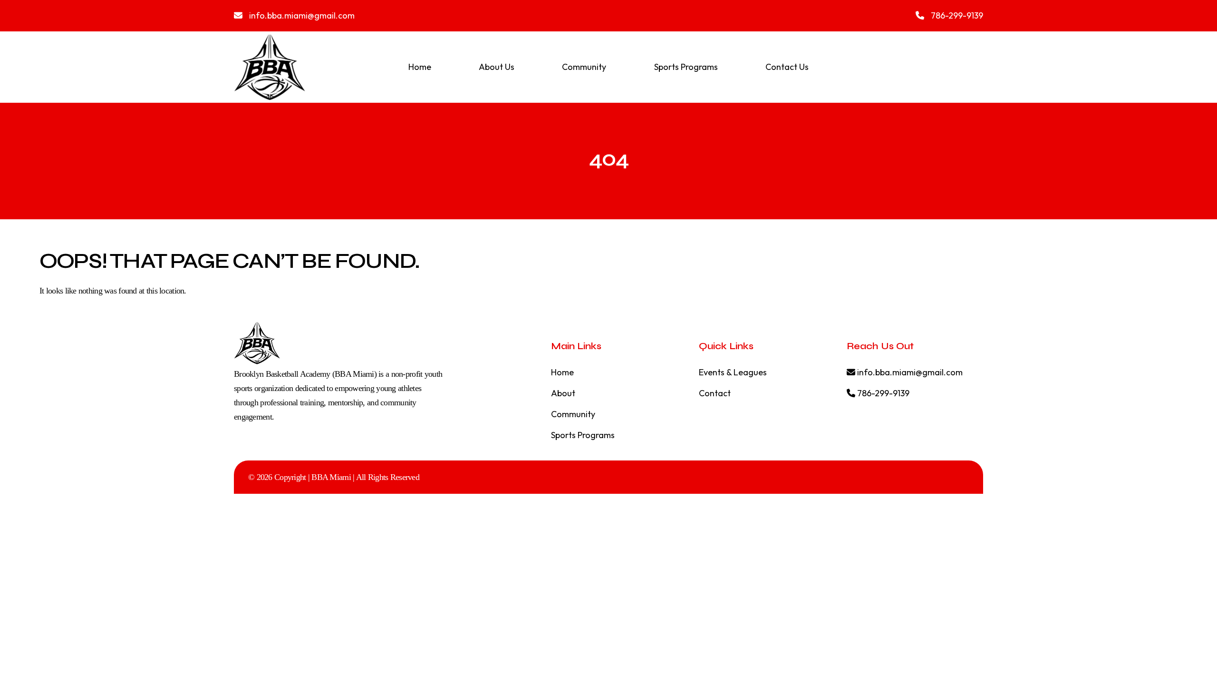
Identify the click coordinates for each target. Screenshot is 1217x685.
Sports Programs (686, 66)
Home (419, 66)
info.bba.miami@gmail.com (301, 15)
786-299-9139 (956, 15)
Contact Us (787, 66)
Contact (715, 393)
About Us (496, 66)
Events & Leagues (733, 372)
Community (584, 66)
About (563, 393)
